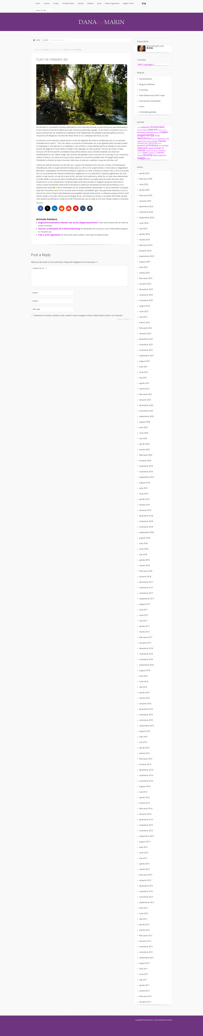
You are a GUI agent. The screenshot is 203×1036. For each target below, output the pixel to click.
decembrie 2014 (146, 770)
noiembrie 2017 (146, 587)
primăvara (152, 145)
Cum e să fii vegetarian (49, 234)
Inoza (141, 106)
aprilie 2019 (144, 499)
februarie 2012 (145, 935)
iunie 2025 (143, 184)
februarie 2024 (145, 245)
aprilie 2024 (144, 234)
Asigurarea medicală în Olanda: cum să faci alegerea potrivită (67, 222)
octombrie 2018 (146, 527)
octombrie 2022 (146, 300)
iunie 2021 (143, 372)
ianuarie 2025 (145, 201)
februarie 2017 (145, 637)
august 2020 (144, 422)
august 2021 (144, 361)
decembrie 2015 (146, 709)
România (154, 151)
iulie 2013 (143, 847)
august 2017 (144, 604)
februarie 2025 (145, 195)
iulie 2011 (143, 968)
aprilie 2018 (144, 560)
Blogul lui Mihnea (147, 84)
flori (149, 138)
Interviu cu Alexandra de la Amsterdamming (59, 228)
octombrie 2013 (146, 830)
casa (159, 130)
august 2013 (144, 841)
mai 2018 (143, 554)
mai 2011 (143, 979)
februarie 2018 (145, 571)
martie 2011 (144, 990)
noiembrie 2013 (146, 825)
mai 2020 (143, 438)
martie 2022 (144, 322)
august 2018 (144, 538)
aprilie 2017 (144, 626)
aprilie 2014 (144, 797)
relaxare (142, 148)
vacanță (147, 155)
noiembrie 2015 (146, 714)
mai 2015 (143, 742)
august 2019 (144, 482)
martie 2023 (144, 272)
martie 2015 (144, 753)
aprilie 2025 (144, 190)
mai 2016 (143, 687)
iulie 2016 (143, 676)
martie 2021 (144, 388)
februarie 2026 (145, 179)
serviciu (139, 153)
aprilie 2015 (144, 747)
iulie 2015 (143, 736)
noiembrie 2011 (146, 946)
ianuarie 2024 (145, 250)
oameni (155, 141)
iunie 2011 (143, 974)
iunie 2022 (143, 311)
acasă (139, 127)
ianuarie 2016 (145, 703)
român (148, 151)
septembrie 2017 (146, 598)
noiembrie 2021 (146, 344)
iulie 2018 (143, 543)
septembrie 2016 (146, 665)
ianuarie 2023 (145, 284)
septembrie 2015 (146, 725)
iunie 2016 (143, 681)
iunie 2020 (143, 433)
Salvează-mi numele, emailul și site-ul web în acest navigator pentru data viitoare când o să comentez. (78, 315)
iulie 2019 (143, 488)
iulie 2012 (143, 908)
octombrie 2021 (146, 350)
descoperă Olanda (145, 132)
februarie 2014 (145, 808)
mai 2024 (143, 228)
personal (153, 143)
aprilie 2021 (144, 383)
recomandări (164, 145)
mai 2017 (143, 620)
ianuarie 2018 (145, 576)
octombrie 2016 (146, 659)
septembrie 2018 (146, 532)
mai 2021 (143, 377)
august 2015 (144, 731)
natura (149, 141)
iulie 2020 (143, 427)
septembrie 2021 (146, 355)
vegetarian (162, 155)
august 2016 (144, 670)
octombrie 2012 (146, 897)
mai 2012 (143, 919)
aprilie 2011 (144, 985)
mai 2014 (143, 792)
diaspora (157, 132)
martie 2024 (144, 239)
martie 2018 (144, 565)
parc (146, 143)
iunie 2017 (143, 615)
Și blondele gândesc (148, 112)
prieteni (141, 145)
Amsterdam (158, 127)
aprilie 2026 (144, 173)
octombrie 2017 (146, 593)
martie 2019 (144, 504)
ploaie (159, 143)
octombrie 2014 (146, 781)
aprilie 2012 (144, 924)
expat (164, 132)
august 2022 (144, 306)
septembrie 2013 (146, 836)
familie (157, 136)
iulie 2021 (143, 366)
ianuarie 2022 (145, 333)
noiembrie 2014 (146, 775)
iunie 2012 (143, 913)
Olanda (162, 141)
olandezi (140, 143)
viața (141, 158)
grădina (154, 139)
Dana (45, 49)
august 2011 (144, 963)
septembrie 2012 (146, 902)
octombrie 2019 (146, 471)
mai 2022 (143, 317)
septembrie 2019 (146, 477)
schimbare (162, 150)
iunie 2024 (143, 223)
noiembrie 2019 (146, 466)
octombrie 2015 (146, 720)
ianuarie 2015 (145, 764)
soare (145, 152)
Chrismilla (143, 90)
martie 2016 (144, 698)
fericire (142, 138)
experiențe (145, 135)
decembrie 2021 (146, 339)
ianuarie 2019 (145, 510)
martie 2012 (144, 930)
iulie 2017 (143, 609)
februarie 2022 (145, 328)
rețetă (150, 148)
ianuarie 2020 (145, 460)
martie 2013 (144, 869)
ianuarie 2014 (145, 814)
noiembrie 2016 (146, 654)
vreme (147, 158)
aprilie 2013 (144, 863)
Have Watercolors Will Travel (152, 95)
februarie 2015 (145, 758)
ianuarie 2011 (145, 1002)
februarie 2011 (145, 996)
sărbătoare (152, 153)
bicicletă (140, 130)
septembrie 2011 (146, 957)
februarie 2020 (145, 455)
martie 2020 (144, 449)
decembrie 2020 (146, 405)
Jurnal (46, 40)
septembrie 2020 (146, 416)
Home (38, 40)
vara (155, 155)
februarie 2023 (145, 278)
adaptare (145, 127)
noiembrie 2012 (146, 891)
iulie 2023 (143, 267)
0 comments (76, 49)
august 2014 (144, 786)
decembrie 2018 (146, 515)
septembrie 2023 (146, 256)
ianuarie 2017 (145, 643)
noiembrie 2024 (146, 212)
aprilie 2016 (144, 692)
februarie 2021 (145, 394)
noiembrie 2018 (146, 521)
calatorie (152, 129)
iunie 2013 (143, 852)
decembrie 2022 (146, 289)
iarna (160, 138)
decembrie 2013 (146, 819)
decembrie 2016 (146, 648)
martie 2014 (144, 803)
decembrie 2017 (146, 582)
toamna (160, 152)
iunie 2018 (143, 549)
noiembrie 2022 (146, 295)
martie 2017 (144, 631)
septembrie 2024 (146, 217)
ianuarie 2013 (145, 880)
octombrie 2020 (146, 411)
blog (145, 130)
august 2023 (144, 261)
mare (144, 141)
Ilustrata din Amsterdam (149, 101)
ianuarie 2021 (145, 399)
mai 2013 (143, 858)
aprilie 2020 (144, 444)
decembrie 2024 (146, 206)
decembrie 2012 (146, 886)
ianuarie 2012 (145, 941)
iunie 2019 (143, 493)
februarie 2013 (145, 874)
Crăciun (164, 130)
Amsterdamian (145, 79)
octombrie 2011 (146, 952)
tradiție (139, 155)
